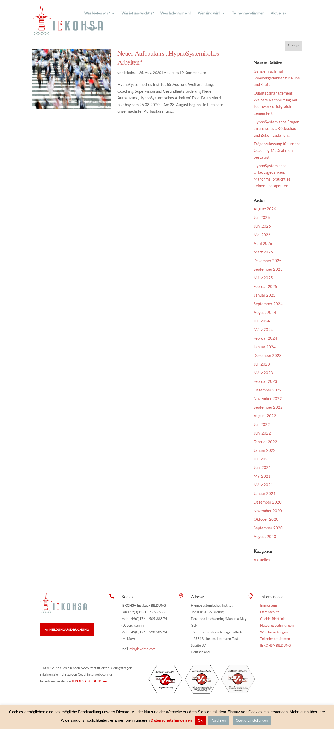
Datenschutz (269, 612)
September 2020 (268, 527)
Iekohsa (130, 72)
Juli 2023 (262, 364)
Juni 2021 (262, 467)
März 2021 (263, 484)
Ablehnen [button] (219, 720)
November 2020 (268, 510)
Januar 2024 (265, 346)
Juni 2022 (262, 433)
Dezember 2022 (268, 389)
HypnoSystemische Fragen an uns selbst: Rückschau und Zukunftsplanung (276, 128)
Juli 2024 (262, 321)
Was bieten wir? (97, 13)
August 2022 (265, 415)
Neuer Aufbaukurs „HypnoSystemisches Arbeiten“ (168, 57)
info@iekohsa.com (142, 649)
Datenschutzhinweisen (171, 720)
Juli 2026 (262, 217)
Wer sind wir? (209, 13)
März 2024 (263, 329)
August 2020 (265, 536)
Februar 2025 (265, 286)
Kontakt (90, 28)
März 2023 (263, 372)
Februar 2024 (265, 338)
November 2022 (268, 398)
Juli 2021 (262, 458)
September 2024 (268, 303)
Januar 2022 (265, 450)
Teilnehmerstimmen (248, 13)
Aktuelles (278, 13)
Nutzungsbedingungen (277, 625)
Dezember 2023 (268, 355)
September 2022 (268, 407)
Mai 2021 (262, 476)
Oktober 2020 (266, 519)
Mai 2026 (262, 234)
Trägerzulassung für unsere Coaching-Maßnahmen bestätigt (277, 150)
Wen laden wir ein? (175, 13)
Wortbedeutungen (274, 632)
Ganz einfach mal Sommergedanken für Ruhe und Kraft (277, 78)
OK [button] (200, 720)
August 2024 (265, 312)
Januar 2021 (265, 493)
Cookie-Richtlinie (272, 619)
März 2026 (263, 252)
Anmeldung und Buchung (67, 630)
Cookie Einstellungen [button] (252, 720)
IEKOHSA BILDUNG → (89, 681)
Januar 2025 (265, 295)
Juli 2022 (262, 424)
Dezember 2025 (268, 260)
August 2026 (265, 208)
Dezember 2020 (268, 502)
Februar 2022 (265, 441)
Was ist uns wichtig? (138, 13)
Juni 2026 (262, 226)
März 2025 (263, 277)
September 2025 (268, 269)
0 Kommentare (194, 72)
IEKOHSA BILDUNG (275, 645)
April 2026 (263, 243)
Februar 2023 (265, 381)
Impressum (268, 605)
